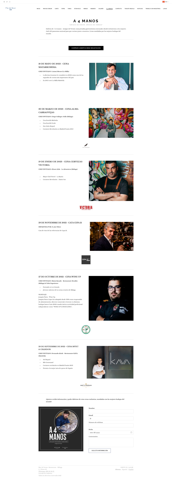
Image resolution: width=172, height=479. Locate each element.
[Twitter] (7, 1)
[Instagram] (10, 1)
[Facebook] (4, 1)
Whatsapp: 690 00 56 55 (46, 471)
